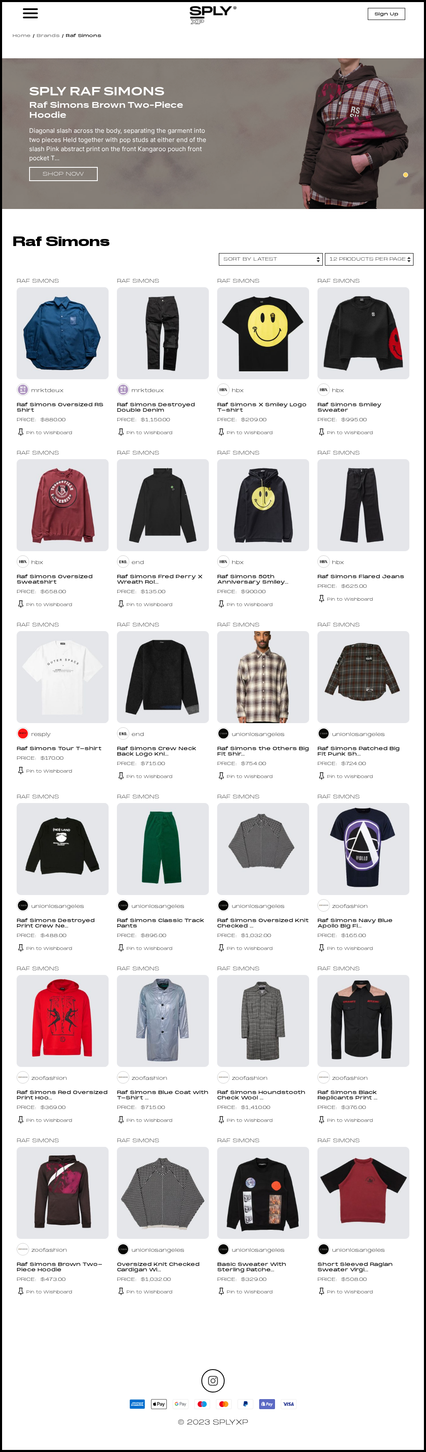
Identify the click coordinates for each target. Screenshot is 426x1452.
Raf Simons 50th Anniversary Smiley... (252, 579)
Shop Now (63, 174)
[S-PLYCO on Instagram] (213, 1380)
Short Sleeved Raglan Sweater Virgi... (355, 1267)
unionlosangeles (258, 734)
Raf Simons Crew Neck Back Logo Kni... (156, 751)
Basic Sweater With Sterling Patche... (251, 1267)
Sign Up (386, 14)
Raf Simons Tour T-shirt (59, 748)
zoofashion (350, 906)
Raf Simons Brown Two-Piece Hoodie (59, 1267)
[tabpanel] (213, 134)
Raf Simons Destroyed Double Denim (156, 408)
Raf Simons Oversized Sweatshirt (55, 579)
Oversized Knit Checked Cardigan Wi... (158, 1267)
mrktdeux (47, 390)
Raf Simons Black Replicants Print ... (347, 1095)
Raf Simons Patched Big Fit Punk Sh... (358, 751)
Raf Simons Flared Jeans (360, 576)
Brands (48, 35)
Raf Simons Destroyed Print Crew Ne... (56, 923)
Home (21, 35)
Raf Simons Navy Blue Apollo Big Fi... (355, 923)
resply (41, 734)
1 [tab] (405, 174)
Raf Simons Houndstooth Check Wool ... (261, 1095)
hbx (238, 390)
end (137, 562)
